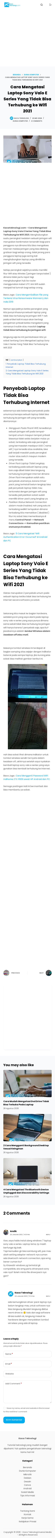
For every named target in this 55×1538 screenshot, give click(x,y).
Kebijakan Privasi (27, 1521)
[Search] (42, 5)
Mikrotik (27, 1474)
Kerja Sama (27, 1517)
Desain (27, 1481)
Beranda (27, 1467)
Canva (27, 1485)
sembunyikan (16, 360)
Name (9, 1354)
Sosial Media (27, 1492)
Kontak (27, 1514)
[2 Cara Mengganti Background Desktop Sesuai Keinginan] (27, 1127)
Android (27, 1488)
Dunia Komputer (20, 121)
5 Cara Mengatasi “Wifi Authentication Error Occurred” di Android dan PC (25, 537)
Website (9, 1373)
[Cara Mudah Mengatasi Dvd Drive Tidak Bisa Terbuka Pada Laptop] (27, 1083)
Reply (48, 1234)
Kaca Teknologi (24, 1292)
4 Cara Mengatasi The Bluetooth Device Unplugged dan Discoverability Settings (26, 1191)
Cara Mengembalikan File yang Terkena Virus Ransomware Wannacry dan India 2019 (25, 298)
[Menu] (50, 4)
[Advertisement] (27, 37)
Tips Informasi (27, 1495)
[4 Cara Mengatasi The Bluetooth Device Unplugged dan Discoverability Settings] (27, 1171)
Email (8, 1363)
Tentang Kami (27, 1510)
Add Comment (13, 1383)
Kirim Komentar (14, 1419)
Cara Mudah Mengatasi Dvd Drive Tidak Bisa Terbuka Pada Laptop (26, 1103)
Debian (27, 1477)
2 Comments (36, 121)
